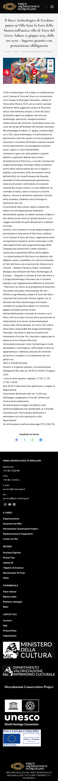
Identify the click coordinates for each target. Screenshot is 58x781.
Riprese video (10, 596)
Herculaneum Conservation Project (20, 528)
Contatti (7, 620)
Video (6, 577)
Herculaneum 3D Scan (14, 572)
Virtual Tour (9, 557)
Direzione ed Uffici (12, 523)
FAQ (5, 625)
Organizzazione (11, 518)
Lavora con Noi (10, 538)
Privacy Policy (9, 630)
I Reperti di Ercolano (13, 567)
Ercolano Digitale (12, 552)
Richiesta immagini (12, 601)
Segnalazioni (9, 635)
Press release (9, 591)
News (5, 606)
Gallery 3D (8, 562)
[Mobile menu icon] (52, 7)
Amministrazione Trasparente (18, 533)
